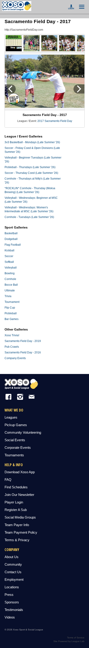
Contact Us (13, 572)
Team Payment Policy (21, 532)
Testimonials (14, 610)
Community (13, 564)
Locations (12, 587)
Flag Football (13, 244)
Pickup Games (16, 425)
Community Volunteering (23, 432)
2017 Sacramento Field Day (54, 121)
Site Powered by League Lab (68, 641)
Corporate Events (18, 447)
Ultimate (10, 290)
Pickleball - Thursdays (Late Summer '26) (30, 167)
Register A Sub (16, 510)
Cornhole (10, 279)
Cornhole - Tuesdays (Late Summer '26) (29, 217)
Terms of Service (75, 637)
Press (9, 595)
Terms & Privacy (17, 540)
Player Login (14, 502)
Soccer (9, 256)
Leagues (11, 417)
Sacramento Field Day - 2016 (23, 352)
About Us (11, 557)
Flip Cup (10, 307)
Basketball (11, 233)
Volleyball (11, 267)
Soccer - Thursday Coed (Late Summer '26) (31, 173)
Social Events (15, 440)
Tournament (12, 302)
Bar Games (11, 319)
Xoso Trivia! (12, 335)
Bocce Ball (11, 284)
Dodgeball (11, 239)
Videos (10, 617)
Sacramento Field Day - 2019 (23, 341)
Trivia (8, 296)
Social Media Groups (20, 517)
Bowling (10, 273)
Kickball (9, 250)
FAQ (8, 479)
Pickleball (11, 313)
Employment (14, 579)
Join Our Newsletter (19, 495)
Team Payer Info (17, 525)
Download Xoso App (20, 472)
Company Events (15, 358)
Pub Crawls (12, 346)
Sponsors (12, 602)
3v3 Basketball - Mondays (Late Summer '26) (32, 142)
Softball (9, 262)
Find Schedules (16, 487)
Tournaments (14, 455)
